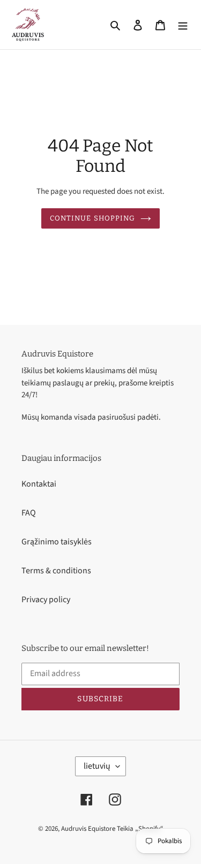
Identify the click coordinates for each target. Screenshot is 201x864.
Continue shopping (92, 218)
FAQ (28, 513)
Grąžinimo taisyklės (56, 542)
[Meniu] (183, 24)
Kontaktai (38, 484)
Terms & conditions (56, 571)
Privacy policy (45, 599)
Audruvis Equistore (88, 828)
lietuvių (97, 766)
